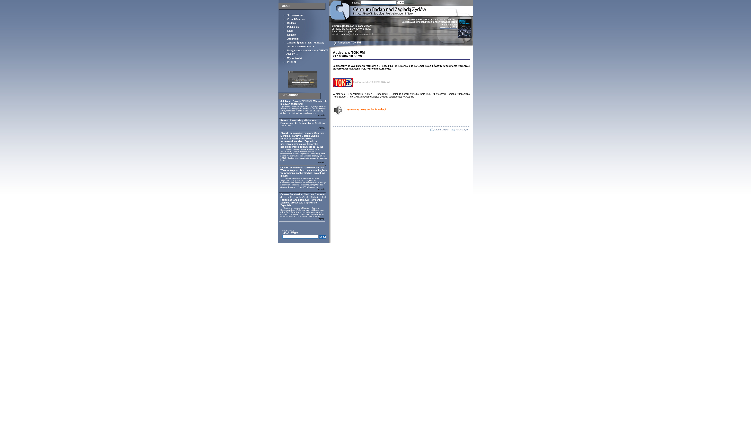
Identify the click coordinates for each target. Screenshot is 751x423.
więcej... (321, 115)
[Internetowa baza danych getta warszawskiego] (302, 86)
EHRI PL (291, 62)
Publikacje (293, 27)
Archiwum (293, 38)
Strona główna (295, 15)
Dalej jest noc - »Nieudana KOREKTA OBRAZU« (307, 52)
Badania (291, 23)
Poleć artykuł (462, 129)
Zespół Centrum (296, 19)
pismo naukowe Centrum (305, 44)
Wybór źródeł (294, 58)
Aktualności (290, 95)
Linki (290, 31)
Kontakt (291, 34)
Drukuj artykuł (441, 129)
